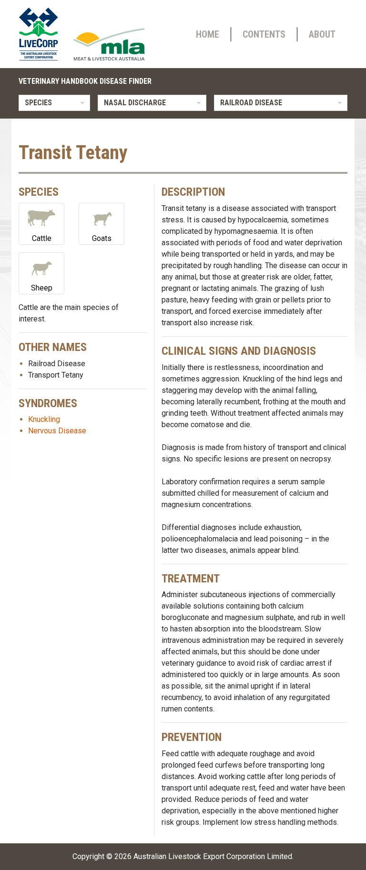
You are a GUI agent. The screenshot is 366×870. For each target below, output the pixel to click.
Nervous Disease (57, 430)
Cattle (41, 238)
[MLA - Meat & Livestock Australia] (109, 44)
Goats (102, 238)
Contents (264, 34)
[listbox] (54, 103)
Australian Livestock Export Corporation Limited (212, 856)
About (322, 34)
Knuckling (44, 419)
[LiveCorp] (42, 34)
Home (207, 34)
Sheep (41, 287)
